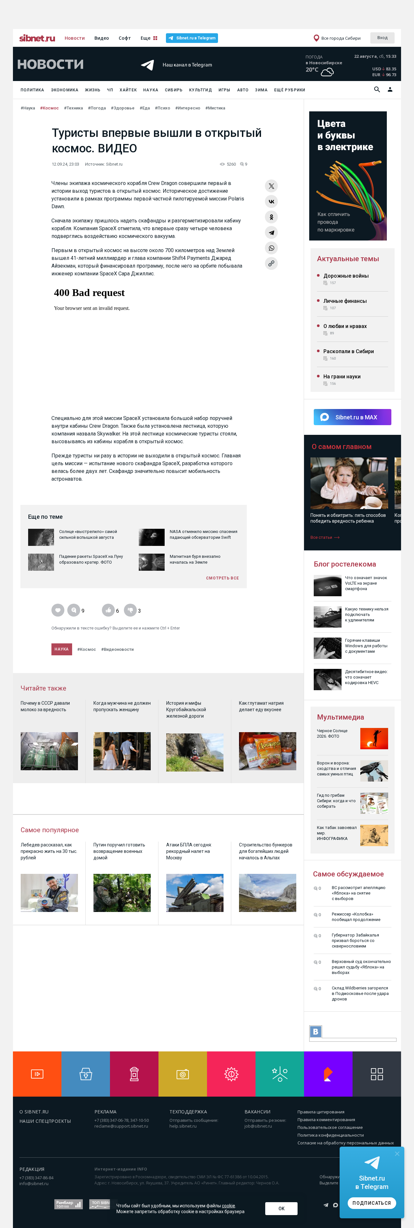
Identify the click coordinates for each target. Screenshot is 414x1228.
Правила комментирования (326, 1119)
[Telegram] (271, 232)
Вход (382, 37)
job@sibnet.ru (258, 1126)
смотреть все (222, 578)
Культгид (200, 90)
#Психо (162, 108)
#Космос (49, 108)
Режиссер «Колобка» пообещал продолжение (356, 917)
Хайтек (128, 90)
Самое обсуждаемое (348, 874)
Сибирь (174, 90)
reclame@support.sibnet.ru (121, 1126)
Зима (261, 90)
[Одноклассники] (271, 216)
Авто (243, 90)
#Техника (73, 108)
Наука (150, 90)
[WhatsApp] (271, 247)
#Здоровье (123, 108)
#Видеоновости (117, 649)
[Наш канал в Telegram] (195, 74)
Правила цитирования (321, 1112)
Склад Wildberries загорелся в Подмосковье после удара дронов (360, 993)
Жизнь (93, 90)
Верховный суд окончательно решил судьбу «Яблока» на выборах (361, 967)
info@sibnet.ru (34, 1183)
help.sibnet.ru (183, 1126)
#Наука (28, 108)
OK (281, 1208)
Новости (75, 38)
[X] (271, 185)
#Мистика (215, 108)
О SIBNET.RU (34, 1112)
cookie (228, 1205)
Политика (33, 90)
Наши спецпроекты (45, 1121)
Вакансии (258, 1112)
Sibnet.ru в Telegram (195, 38)
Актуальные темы (348, 259)
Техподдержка (188, 1112)
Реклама (105, 1112)
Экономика (65, 90)
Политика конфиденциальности (331, 1135)
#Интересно (187, 108)
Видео (101, 38)
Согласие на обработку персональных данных (346, 1143)
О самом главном (342, 447)
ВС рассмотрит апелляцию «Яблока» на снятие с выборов (359, 893)
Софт (125, 38)
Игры (225, 90)
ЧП (110, 90)
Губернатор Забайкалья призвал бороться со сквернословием (355, 940)
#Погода (97, 108)
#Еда (145, 108)
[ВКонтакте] (271, 201)
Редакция (32, 1169)
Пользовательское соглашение (330, 1127)
